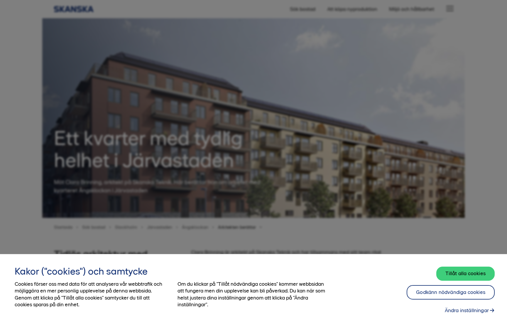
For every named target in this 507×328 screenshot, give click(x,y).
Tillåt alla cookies (465, 273)
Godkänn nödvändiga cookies (450, 292)
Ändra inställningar (467, 310)
